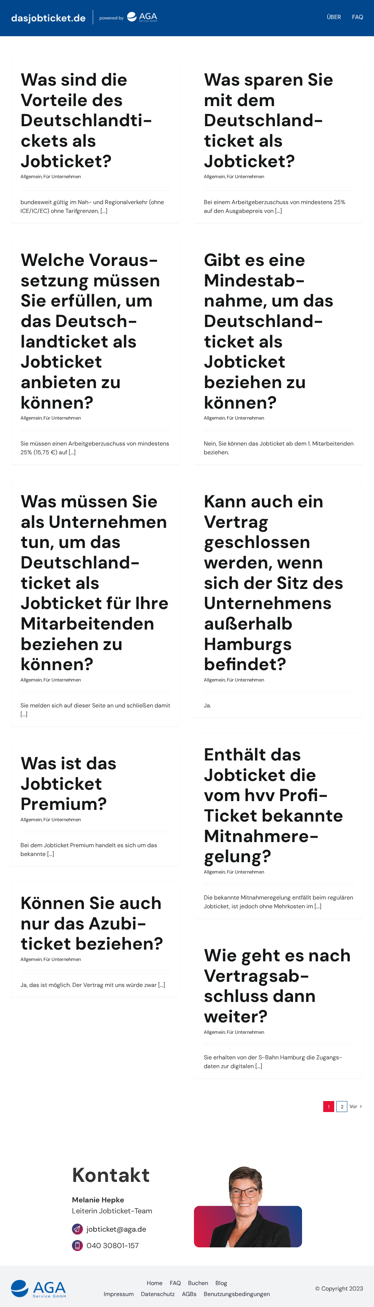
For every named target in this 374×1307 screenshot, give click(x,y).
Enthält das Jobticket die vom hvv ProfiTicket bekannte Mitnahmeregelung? (273, 805)
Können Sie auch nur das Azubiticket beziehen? (91, 923)
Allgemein (31, 176)
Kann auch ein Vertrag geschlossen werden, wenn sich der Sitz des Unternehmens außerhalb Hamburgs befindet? (273, 583)
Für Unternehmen (62, 176)
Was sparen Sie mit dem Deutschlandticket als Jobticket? (268, 120)
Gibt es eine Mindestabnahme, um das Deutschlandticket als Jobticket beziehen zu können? (268, 331)
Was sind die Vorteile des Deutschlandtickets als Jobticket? (86, 120)
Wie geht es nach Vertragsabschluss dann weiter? (277, 986)
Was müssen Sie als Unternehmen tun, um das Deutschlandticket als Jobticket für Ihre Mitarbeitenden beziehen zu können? (94, 583)
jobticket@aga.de (114, 1229)
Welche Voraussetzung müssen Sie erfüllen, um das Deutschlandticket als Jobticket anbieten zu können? (90, 331)
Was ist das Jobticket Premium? (68, 783)
